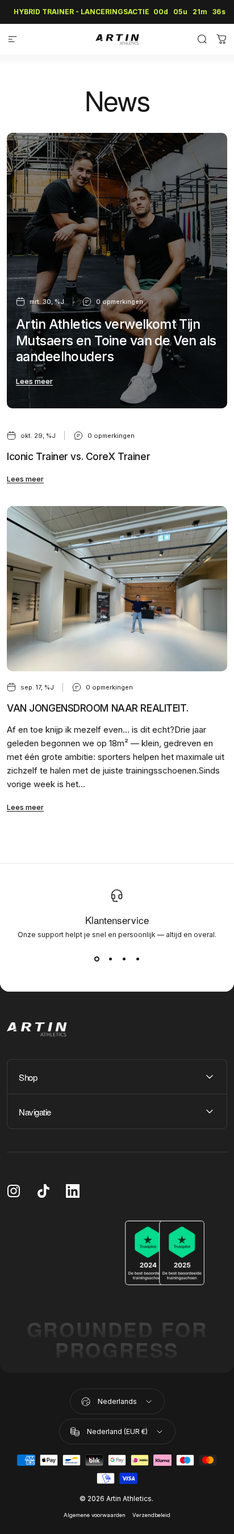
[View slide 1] (96, 959)
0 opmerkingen (119, 302)
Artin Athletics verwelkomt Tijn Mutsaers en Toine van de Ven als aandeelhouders (116, 340)
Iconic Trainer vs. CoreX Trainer (78, 456)
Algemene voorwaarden (95, 1515)
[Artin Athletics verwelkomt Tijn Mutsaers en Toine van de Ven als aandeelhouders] (117, 270)
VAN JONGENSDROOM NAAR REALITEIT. (97, 708)
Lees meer (34, 381)
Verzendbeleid (151, 1515)
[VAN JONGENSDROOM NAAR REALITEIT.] (117, 588)
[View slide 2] (110, 959)
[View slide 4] (137, 959)
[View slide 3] (124, 959)
